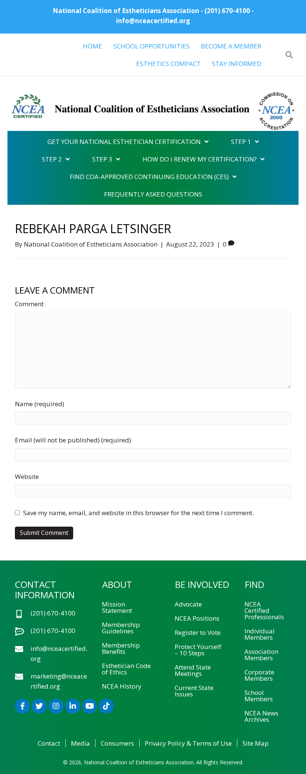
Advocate (188, 604)
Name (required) (39, 403)
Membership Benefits (121, 648)
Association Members (261, 654)
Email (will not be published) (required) (73, 440)
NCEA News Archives (261, 716)
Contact (49, 743)
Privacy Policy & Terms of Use (188, 743)
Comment (29, 304)
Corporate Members (259, 675)
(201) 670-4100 (227, 10)
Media (80, 743)
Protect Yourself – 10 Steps (198, 649)
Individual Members (259, 634)
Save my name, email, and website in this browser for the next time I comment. (138, 512)
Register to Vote (198, 632)
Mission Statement (117, 607)
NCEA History (121, 686)
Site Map (256, 743)
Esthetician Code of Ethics (126, 668)
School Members (258, 695)
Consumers (117, 743)
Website (27, 476)
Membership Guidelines (121, 627)
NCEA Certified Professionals (264, 610)
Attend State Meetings (193, 670)
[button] (22, 706)
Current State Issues (194, 690)
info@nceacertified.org (153, 20)
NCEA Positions (197, 618)
